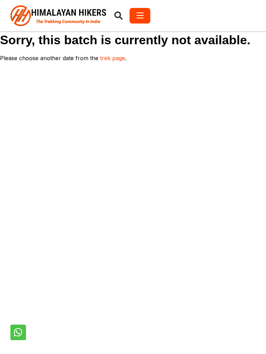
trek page (112, 58)
